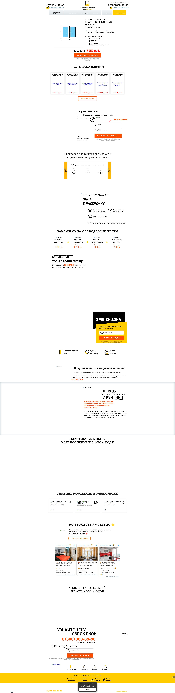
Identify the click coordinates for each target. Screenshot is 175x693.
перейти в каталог (87, 98)
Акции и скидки (121, 13)
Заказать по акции (87, 55)
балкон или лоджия (101, 173)
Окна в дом (85, 13)
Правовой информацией (111, 140)
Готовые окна (96, 13)
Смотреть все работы (80, 538)
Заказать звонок (80, 655)
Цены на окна (72, 13)
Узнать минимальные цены (108, 136)
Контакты (108, 13)
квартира (87, 172)
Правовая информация (121, 691)
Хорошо (87, 689)
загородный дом (74, 173)
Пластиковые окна (56, 13)
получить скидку (111, 338)
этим (93, 686)
